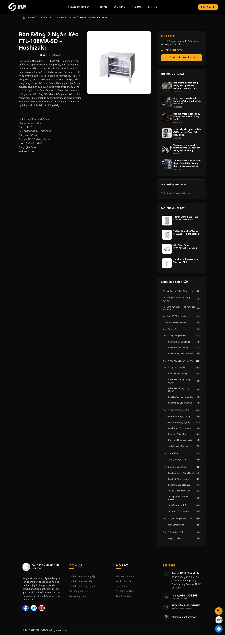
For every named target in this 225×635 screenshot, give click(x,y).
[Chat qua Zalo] (219, 620)
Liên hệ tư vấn (123, 596)
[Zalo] (34, 608)
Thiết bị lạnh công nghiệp (82, 586)
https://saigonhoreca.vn (184, 616)
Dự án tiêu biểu (124, 581)
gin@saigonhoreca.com (182, 608)
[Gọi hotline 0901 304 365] (219, 611)
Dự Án (103, 7)
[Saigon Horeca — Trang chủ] (17, 7)
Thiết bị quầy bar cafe (80, 581)
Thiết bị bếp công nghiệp (82, 576)
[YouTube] (42, 608)
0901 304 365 (173, 50)
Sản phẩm (121, 586)
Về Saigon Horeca (78, 7)
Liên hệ (152, 7)
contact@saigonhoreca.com (186, 605)
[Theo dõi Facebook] (219, 629)
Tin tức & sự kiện (124, 591)
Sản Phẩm (119, 7)
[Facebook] (25, 608)
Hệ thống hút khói (78, 591)
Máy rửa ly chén (77, 596)
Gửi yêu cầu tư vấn (179, 57)
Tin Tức (136, 7)
